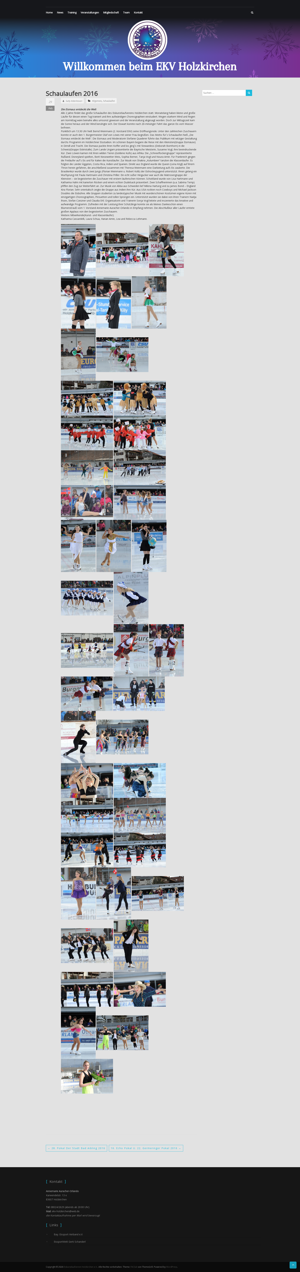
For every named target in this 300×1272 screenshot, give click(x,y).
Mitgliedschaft (111, 12)
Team (126, 12)
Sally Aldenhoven (74, 100)
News (60, 12)
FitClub (134, 1266)
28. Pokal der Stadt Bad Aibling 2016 (76, 1148)
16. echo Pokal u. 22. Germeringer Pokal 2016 (146, 1148)
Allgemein (97, 100)
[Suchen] (249, 93)
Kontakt (138, 12)
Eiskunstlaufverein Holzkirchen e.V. (80, 1266)
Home (49, 12)
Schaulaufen (109, 100)
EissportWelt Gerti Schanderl (70, 1241)
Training (72, 12)
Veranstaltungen (90, 12)
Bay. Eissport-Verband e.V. (68, 1234)
